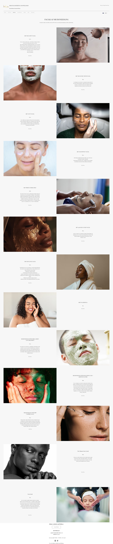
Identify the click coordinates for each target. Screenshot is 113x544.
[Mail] (103, 13)
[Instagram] (105, 13)
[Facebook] (106, 13)
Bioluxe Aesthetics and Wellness (56, 524)
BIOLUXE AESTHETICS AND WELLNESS (18, 5)
